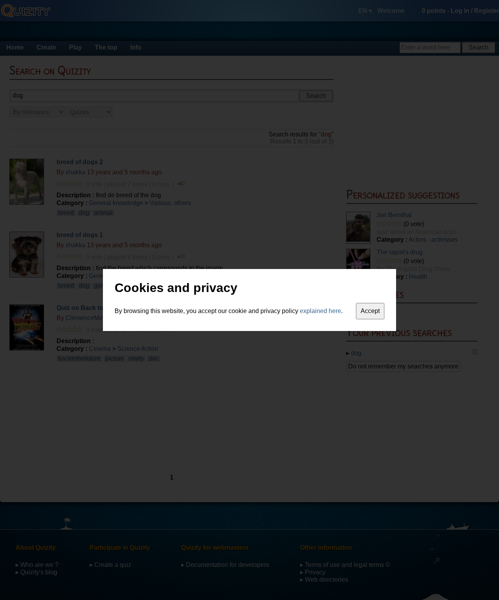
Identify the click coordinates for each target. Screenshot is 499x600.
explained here (320, 311)
